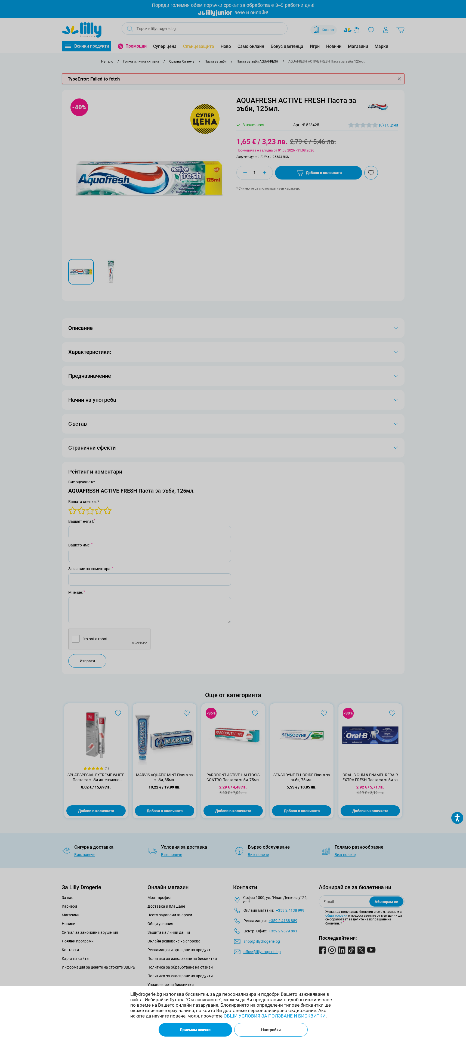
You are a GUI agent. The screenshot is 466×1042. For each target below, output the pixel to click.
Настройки (271, 1030)
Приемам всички (195, 1030)
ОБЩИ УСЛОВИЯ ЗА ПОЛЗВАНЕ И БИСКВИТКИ (275, 1016)
